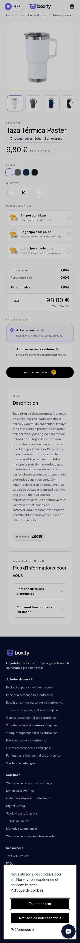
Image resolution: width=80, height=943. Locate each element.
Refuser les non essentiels (40, 918)
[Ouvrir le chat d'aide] (68, 931)
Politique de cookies (27, 890)
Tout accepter (40, 904)
